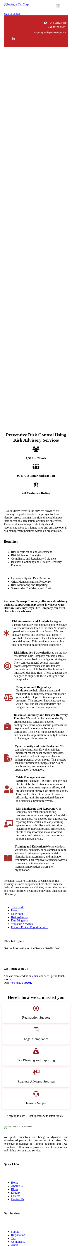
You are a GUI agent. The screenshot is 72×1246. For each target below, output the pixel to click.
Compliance (18, 1241)
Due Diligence (19, 920)
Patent (14, 910)
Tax (13, 1238)
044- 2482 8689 (58, 22)
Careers (15, 1196)
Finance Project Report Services (29, 927)
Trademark (17, 907)
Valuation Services (22, 923)
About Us (17, 1185)
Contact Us (17, 1199)
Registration (18, 1235)
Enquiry (15, 1192)
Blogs (14, 1189)
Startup (15, 1231)
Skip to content (12, 13)
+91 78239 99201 (57, 27)
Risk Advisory (19, 917)
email (35, 976)
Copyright (17, 913)
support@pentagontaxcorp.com (49, 32)
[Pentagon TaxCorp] (16, 6)
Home (14, 1182)
